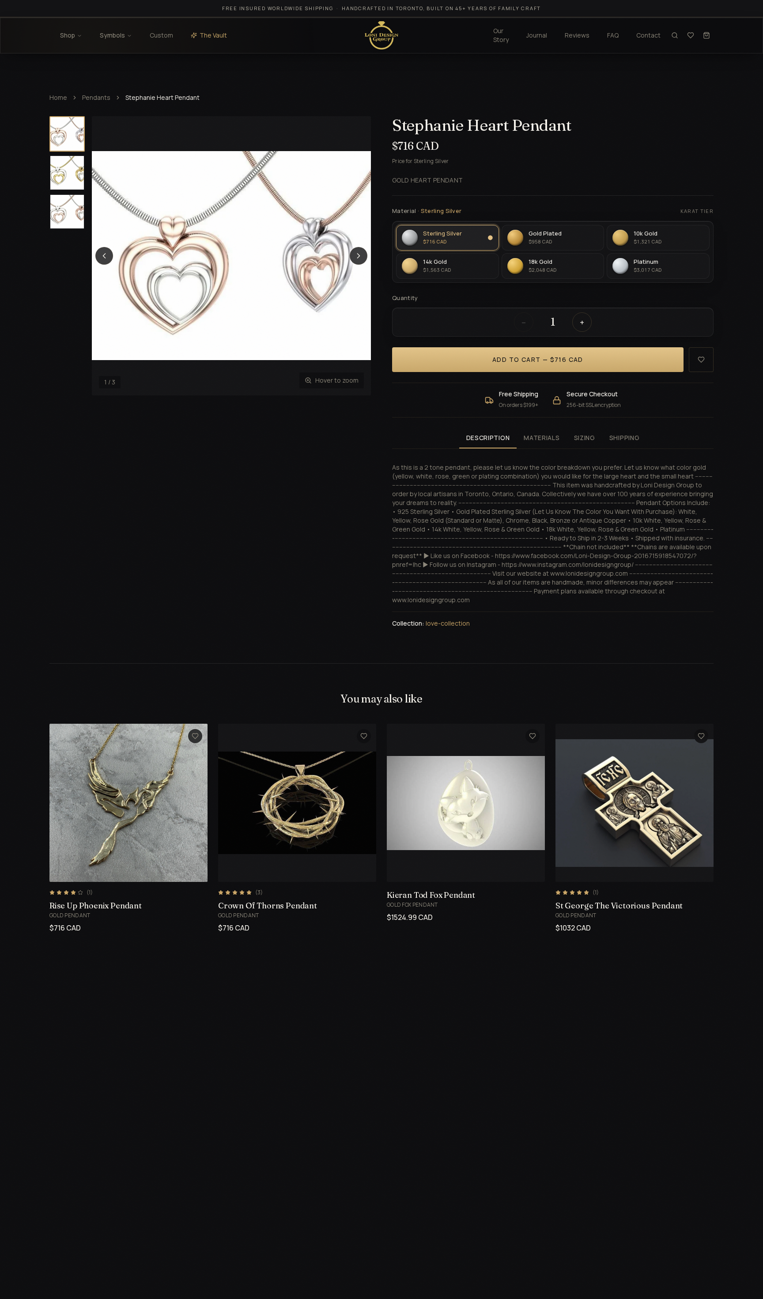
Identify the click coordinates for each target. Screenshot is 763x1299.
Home (58, 97)
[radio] (447, 238)
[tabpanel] (553, 540)
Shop (67, 35)
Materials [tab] (541, 437)
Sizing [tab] (584, 437)
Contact (648, 35)
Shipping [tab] (624, 437)
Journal (536, 35)
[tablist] (553, 438)
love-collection (448, 623)
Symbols (112, 35)
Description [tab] (488, 437)
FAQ (613, 35)
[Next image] (358, 256)
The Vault (213, 35)
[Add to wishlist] (701, 359)
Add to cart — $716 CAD (537, 359)
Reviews (577, 35)
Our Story (501, 35)
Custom (161, 35)
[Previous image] (104, 256)
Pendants (96, 97)
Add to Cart (118, 870)
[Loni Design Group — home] (381, 35)
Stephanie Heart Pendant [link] (162, 97)
